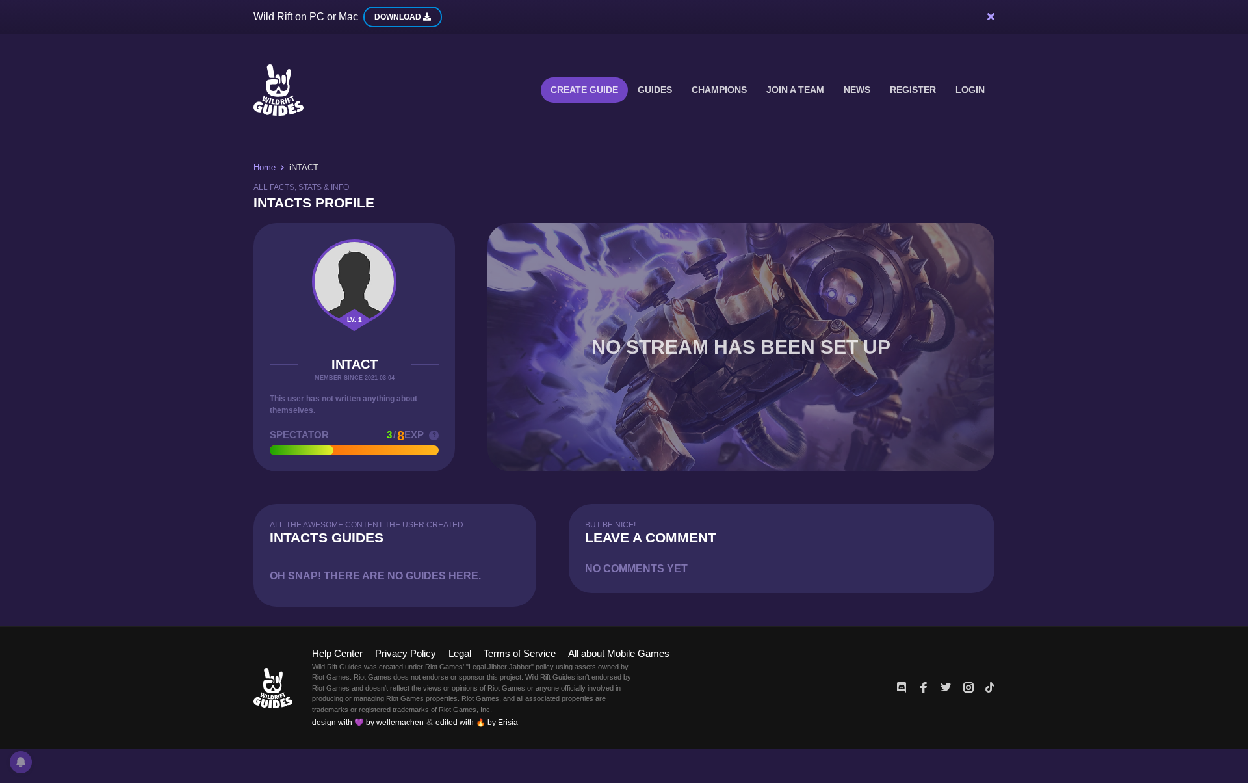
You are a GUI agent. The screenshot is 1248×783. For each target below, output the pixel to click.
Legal (459, 653)
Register (913, 90)
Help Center (337, 653)
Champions (719, 90)
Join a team (795, 90)
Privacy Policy (405, 653)
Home (265, 167)
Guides (655, 90)
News (857, 90)
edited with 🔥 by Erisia (477, 722)
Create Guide (584, 90)
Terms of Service (520, 653)
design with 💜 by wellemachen (368, 722)
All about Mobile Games (619, 653)
